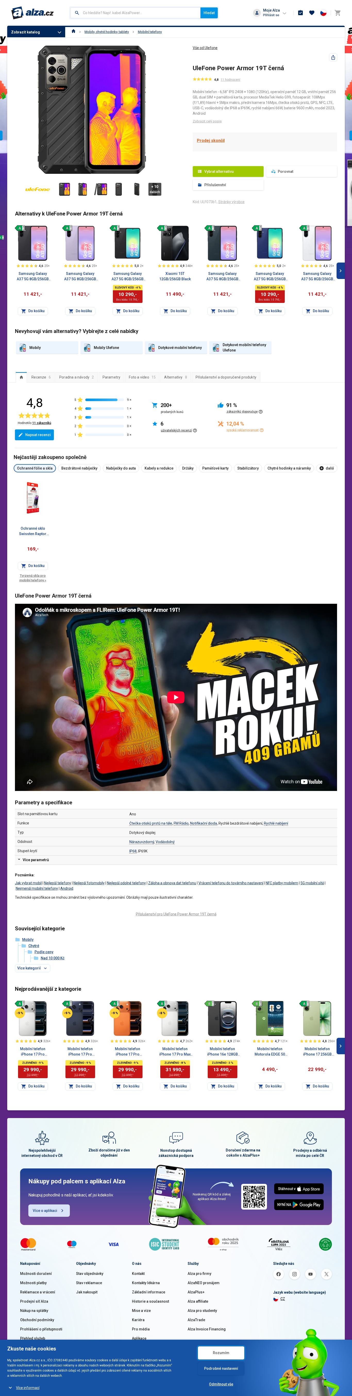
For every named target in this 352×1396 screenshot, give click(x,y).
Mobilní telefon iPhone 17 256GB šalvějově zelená (317, 1052)
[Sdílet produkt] (333, 57)
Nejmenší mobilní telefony (37, 888)
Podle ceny (44, 952)
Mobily (27, 940)
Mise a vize (141, 1311)
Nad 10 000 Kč (52, 958)
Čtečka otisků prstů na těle (150, 823)
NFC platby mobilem (282, 883)
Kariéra (138, 1320)
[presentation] (21, 377)
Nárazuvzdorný (141, 842)
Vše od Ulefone (205, 48)
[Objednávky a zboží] (300, 13)
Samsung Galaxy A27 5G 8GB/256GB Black (128, 277)
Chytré (33, 946)
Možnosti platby (33, 1283)
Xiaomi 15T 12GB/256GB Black (175, 276)
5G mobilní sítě (312, 883)
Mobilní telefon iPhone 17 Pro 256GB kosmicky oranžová (128, 1052)
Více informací (27, 1388)
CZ (282, 1299)
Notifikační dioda (203, 823)
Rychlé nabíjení (276, 823)
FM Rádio (181, 823)
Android (66, 888)
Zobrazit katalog (25, 32)
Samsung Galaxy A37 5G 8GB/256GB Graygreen (222, 277)
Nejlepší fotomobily (89, 883)
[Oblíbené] (312, 13)
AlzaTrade (196, 1320)
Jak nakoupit (86, 1292)
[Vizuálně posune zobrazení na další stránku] (341, 271)
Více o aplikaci (45, 1211)
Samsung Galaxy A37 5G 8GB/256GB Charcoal (33, 277)
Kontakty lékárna (146, 1283)
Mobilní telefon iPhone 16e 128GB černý (222, 1052)
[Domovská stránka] (74, 32)
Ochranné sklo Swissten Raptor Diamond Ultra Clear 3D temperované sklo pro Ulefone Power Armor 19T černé (33, 531)
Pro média (141, 1329)
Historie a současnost (150, 1301)
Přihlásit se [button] (271, 15)
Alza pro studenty (202, 1311)
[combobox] (135, 12)
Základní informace (148, 1292)
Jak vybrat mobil (28, 883)
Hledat (209, 13)
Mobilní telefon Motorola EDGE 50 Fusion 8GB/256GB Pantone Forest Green (270, 1052)
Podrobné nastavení (221, 1368)
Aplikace (139, 1338)
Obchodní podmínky (37, 1320)
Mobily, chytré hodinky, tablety (107, 32)
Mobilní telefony (150, 32)
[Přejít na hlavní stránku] (32, 12)
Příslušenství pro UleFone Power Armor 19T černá (176, 914)
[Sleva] (20, 1013)
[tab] (21, 377)
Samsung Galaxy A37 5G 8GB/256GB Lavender (80, 277)
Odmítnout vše (221, 1384)
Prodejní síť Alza (34, 1301)
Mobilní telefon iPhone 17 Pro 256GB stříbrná (32, 1052)
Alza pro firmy (199, 1274)
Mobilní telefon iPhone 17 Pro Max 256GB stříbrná (175, 1052)
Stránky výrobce (231, 202)
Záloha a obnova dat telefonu (172, 883)
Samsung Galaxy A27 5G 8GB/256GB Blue (270, 277)
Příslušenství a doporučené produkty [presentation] (226, 377)
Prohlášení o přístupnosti (41, 1329)
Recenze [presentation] (41, 377)
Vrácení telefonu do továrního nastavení (230, 883)
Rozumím (221, 1353)
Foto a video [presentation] (142, 377)
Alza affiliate (198, 1301)
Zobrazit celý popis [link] (207, 121)
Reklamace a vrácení (37, 1292)
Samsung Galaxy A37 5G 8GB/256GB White (317, 277)
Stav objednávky (89, 1274)
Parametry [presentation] (112, 377)
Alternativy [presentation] (175, 377)
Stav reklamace (89, 1283)
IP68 (133, 851)
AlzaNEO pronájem (204, 1283)
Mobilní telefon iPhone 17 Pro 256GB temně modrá (80, 1052)
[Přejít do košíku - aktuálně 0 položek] (337, 13)
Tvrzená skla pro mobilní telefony (32, 578)
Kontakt (138, 1274)
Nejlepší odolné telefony (126, 883)
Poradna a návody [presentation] (76, 377)
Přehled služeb (32, 1338)
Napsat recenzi (38, 435)
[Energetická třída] (20, 228)
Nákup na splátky (34, 1311)
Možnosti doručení (36, 1274)
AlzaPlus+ (196, 1292)
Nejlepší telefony (57, 883)
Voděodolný (165, 842)
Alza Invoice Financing (207, 1329)
